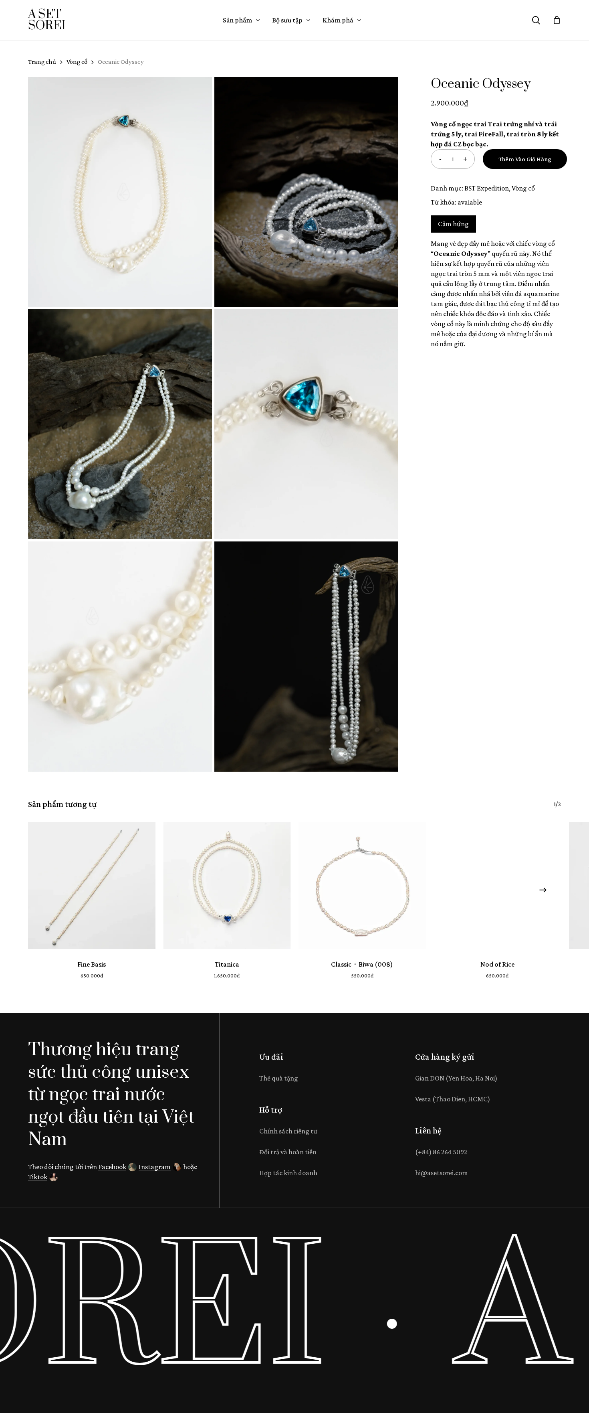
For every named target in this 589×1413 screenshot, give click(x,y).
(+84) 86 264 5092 (441, 1152)
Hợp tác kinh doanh (288, 1173)
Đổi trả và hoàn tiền (288, 1152)
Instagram (155, 1167)
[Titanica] (227, 885)
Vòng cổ (77, 61)
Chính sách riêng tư (288, 1131)
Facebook (112, 1167)
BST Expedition (486, 188)
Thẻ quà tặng (278, 1078)
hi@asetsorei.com (441, 1173)
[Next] (543, 890)
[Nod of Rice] (497, 885)
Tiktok (37, 1177)
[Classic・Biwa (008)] (362, 885)
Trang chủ (42, 61)
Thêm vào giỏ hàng (524, 159)
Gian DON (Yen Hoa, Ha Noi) (456, 1078)
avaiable (470, 202)
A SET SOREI (46, 20)
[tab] (453, 224)
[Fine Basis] (91, 885)
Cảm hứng (453, 224)
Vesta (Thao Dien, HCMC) (452, 1099)
